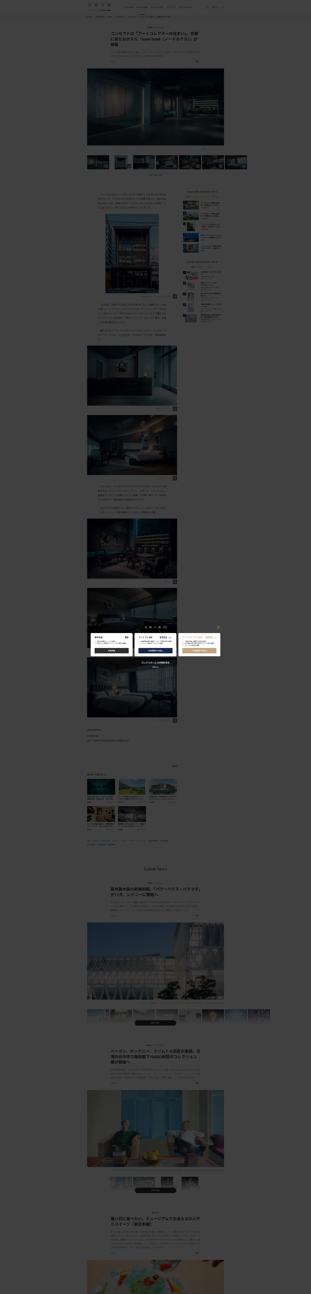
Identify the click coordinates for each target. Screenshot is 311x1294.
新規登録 (111, 651)
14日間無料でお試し (155, 651)
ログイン (155, 667)
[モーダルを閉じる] (218, 627)
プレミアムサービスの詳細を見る (155, 662)
